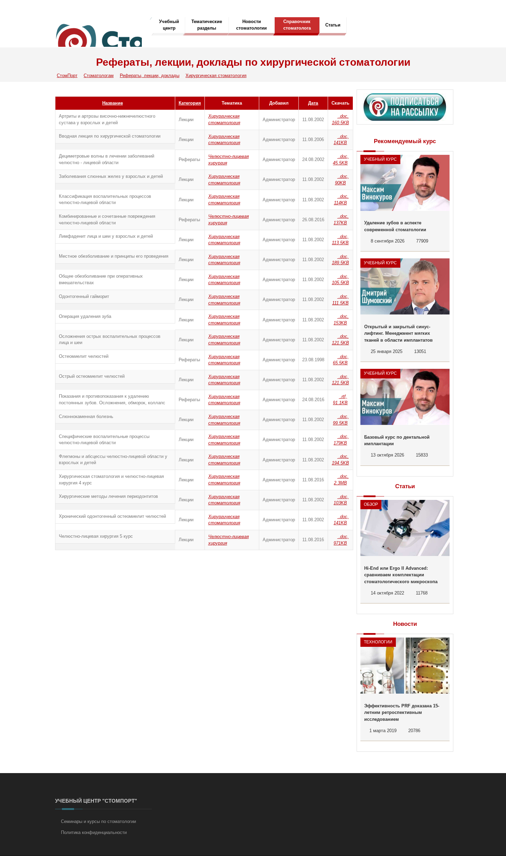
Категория (190, 103)
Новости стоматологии (251, 25)
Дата (313, 103)
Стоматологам (99, 75)
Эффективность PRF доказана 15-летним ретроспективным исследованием (401, 712)
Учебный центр (169, 25)
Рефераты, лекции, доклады (149, 75)
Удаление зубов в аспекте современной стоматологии (395, 226)
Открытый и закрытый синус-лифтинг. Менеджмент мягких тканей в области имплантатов (398, 333)
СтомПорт (67, 75)
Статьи (332, 25)
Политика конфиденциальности (94, 832)
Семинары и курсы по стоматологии (98, 821)
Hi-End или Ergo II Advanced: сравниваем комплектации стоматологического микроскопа (401, 575)
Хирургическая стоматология (216, 75)
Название (112, 103)
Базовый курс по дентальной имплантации (397, 441)
